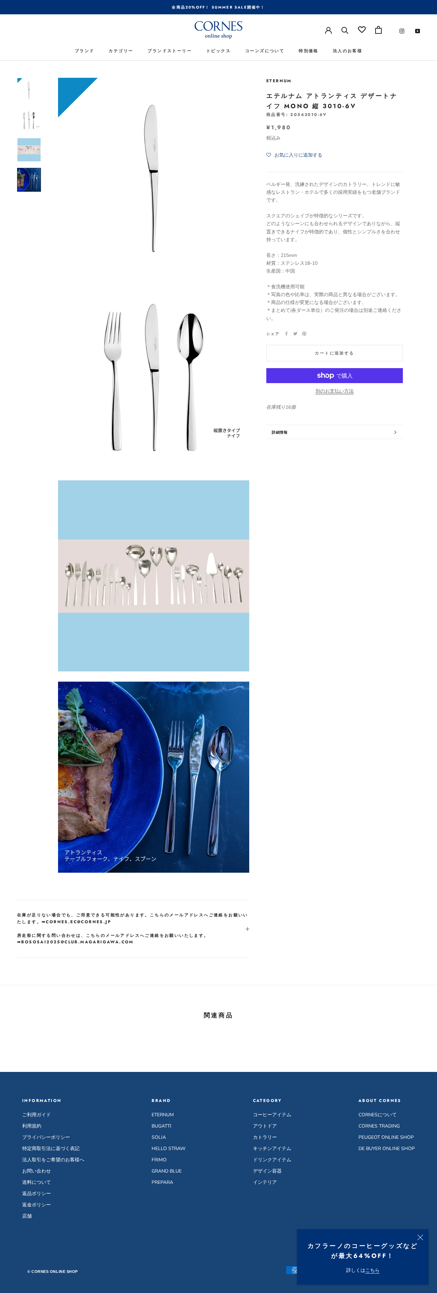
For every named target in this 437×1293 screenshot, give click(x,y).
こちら (372, 1270)
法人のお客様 (347, 51)
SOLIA (159, 1137)
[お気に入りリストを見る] (362, 29)
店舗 (27, 1216)
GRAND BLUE (167, 1171)
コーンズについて (264, 51)
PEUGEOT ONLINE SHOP (386, 1137)
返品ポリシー (36, 1193)
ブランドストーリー (169, 51)
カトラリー (265, 1137)
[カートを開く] (378, 30)
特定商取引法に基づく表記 (51, 1148)
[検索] (345, 29)
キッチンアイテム (272, 1148)
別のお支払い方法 (334, 391)
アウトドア (265, 1126)
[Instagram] (401, 31)
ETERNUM (163, 1115)
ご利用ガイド (36, 1115)
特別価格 (309, 51)
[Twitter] (295, 334)
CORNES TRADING (379, 1126)
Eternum (279, 81)
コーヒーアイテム (272, 1115)
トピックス (218, 51)
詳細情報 (279, 432)
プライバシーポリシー (46, 1137)
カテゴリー (121, 51)
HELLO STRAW (168, 1148)
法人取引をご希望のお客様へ (53, 1160)
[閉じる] (420, 1237)
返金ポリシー (36, 1205)
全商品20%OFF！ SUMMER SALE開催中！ (218, 7)
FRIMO (159, 1160)
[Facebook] (286, 334)
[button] (294, 155)
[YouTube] (417, 31)
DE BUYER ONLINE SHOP (386, 1148)
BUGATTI (161, 1126)
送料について (36, 1182)
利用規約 (31, 1126)
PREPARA (162, 1182)
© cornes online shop (52, 1271)
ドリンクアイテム (272, 1160)
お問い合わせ (36, 1171)
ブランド (85, 51)
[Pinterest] (304, 334)
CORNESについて (377, 1115)
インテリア (265, 1182)
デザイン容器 (267, 1171)
